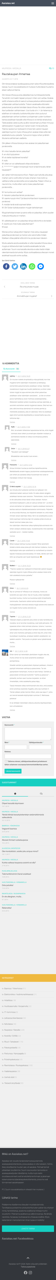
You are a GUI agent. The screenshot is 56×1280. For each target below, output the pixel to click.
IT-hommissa (9, 1012)
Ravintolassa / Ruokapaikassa (13, 894)
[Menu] (52, 3)
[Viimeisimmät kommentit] (41, 794)
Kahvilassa (8, 1024)
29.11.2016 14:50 (21, 651)
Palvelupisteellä (10, 1048)
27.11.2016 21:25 (24, 617)
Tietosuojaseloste (28, 1267)
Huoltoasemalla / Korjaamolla (14, 882)
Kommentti (9, 725)
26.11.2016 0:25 (22, 588)
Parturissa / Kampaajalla (14, 1053)
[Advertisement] (28, 35)
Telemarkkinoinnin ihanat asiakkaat (16, 874)
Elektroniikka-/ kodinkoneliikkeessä (18, 994)
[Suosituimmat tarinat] (15, 794)
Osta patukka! (7, 885)
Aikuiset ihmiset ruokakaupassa (15, 840)
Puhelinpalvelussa (9, 871)
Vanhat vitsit (9, 1077)
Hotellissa (8, 1000)
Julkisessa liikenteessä (11, 848)
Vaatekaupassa (10, 1071)
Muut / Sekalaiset (11, 1042)
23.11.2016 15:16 (30, 487)
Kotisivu (8, 752)
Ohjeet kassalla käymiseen (13, 803)
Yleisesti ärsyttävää (12, 1083)
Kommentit (12, 369)
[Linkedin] (23, 266)
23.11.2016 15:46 (23, 541)
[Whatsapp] (32, 266)
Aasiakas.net (8, 3)
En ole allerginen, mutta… (12, 896)
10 (52, 68)
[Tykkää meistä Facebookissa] (25, 1272)
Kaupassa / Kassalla (11, 68)
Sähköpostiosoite (36, 742)
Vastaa (12, 422)
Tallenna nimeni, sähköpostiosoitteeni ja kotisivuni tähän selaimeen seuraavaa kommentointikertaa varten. (26, 763)
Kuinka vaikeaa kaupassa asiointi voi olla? (19, 862)
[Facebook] (6, 266)
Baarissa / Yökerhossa (11, 826)
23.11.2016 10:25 (24, 376)
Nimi (7, 742)
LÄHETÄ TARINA (28, 1229)
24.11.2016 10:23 (24, 566)
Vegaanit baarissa (9, 829)
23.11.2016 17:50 (23, 427)
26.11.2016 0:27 (24, 449)
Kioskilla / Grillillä (10, 1036)
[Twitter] (15, 266)
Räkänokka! (7, 908)
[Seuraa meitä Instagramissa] (30, 1272)
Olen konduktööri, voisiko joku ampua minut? (20, 851)
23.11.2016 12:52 (26, 465)
